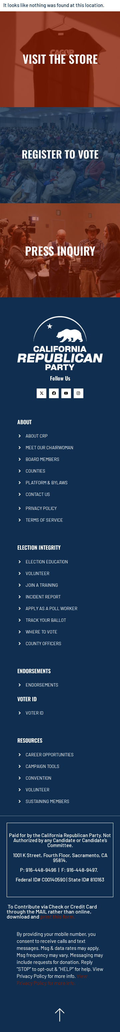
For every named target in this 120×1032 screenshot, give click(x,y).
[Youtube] (66, 393)
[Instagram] (78, 393)
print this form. (57, 916)
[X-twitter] (41, 393)
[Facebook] (54, 393)
